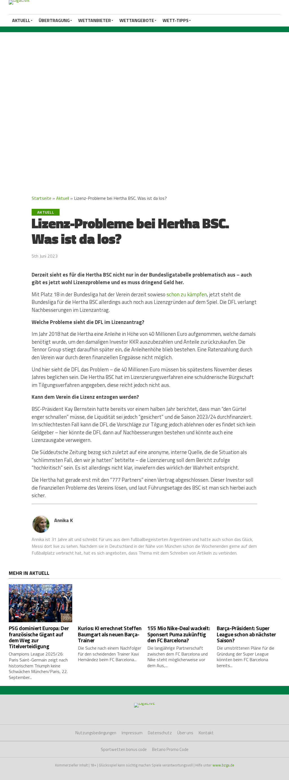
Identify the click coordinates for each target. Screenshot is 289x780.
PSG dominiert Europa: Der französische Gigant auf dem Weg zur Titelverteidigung (39, 637)
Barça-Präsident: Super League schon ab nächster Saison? (246, 634)
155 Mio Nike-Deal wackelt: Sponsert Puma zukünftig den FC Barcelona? (178, 634)
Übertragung (54, 20)
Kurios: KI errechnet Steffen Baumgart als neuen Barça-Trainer (109, 634)
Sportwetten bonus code (124, 749)
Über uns (185, 732)
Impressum (132, 732)
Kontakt (206, 732)
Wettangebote (136, 20)
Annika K (63, 520)
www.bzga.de (223, 765)
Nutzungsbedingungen (95, 732)
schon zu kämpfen (187, 294)
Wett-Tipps (176, 20)
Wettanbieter (94, 20)
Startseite (41, 198)
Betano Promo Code (170, 749)
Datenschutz (160, 732)
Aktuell (21, 20)
